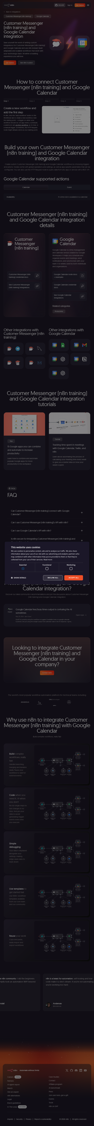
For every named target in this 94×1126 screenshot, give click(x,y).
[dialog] (47, 563)
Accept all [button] (74, 578)
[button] (18, 577)
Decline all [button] (53, 578)
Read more (48, 559)
